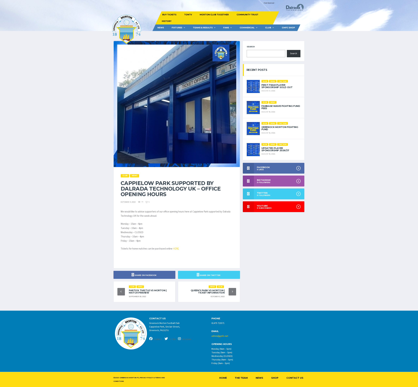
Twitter (172, 339)
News (160, 27)
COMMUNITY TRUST (247, 14)
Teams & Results (203, 27)
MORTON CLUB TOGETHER (214, 14)
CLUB (268, 27)
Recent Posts (257, 69)
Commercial (247, 27)
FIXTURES (177, 27)
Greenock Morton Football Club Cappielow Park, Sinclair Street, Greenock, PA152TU (164, 327)
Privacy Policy (146, 378)
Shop (274, 377)
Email (215, 331)
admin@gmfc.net (219, 336)
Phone (215, 318)
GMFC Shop (288, 27)
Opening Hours (221, 344)
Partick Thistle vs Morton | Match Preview (148, 291)
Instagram (186, 339)
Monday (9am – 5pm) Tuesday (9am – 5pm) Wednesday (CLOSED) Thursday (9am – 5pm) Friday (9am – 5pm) (222, 356)
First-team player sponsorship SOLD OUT (277, 86)
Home (223, 377)
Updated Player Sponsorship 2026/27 (275, 149)
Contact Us (294, 377)
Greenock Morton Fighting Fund (279, 128)
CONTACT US (157, 318)
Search (251, 47)
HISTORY (166, 21)
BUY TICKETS (169, 14)
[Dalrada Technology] (293, 8)
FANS (226, 27)
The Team (241, 377)
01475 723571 (218, 323)
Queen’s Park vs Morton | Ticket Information (208, 291)
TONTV (188, 14)
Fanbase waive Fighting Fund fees (280, 107)
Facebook (157, 339)
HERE (176, 248)
